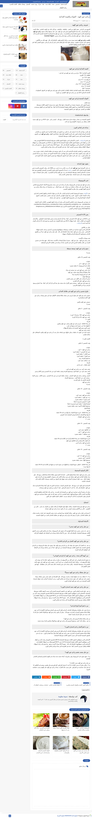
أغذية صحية (64, 4)
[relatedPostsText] (4, 816)
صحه (53, 4)
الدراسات (82, 140)
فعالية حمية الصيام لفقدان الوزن (10, 45)
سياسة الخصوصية (37, 1)
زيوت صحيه (34, 4)
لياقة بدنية (48, 4)
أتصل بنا (57, 1)
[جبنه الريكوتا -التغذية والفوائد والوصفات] (61, 743)
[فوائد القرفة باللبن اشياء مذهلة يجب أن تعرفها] (61, 720)
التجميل (28, 4)
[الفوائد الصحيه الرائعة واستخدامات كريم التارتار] (41, 743)
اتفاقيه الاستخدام (50, 1)
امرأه (39, 4)
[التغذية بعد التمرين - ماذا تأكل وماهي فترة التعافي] (41, 720)
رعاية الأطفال (63, 8)
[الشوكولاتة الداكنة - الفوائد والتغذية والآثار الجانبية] (81, 720)
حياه (43, 4)
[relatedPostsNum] (1, 816)
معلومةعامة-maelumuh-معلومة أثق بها (67, 815)
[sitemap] (10, 816)
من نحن (43, 1)
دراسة (70, 170)
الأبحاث (85, 193)
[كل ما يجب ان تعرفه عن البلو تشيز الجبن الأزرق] (81, 743)
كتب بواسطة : (67, 696)
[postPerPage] (1, 1)
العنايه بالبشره (13, 4)
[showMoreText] (4, 1)
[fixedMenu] (7, 1)
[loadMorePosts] (7, 816)
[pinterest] (17, 106)
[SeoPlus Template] (91, 815)
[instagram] (11, 106)
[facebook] (24, 106)
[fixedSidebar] (10, 1)
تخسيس (57, 4)
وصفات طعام (21, 4)
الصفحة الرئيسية (63, 1)
